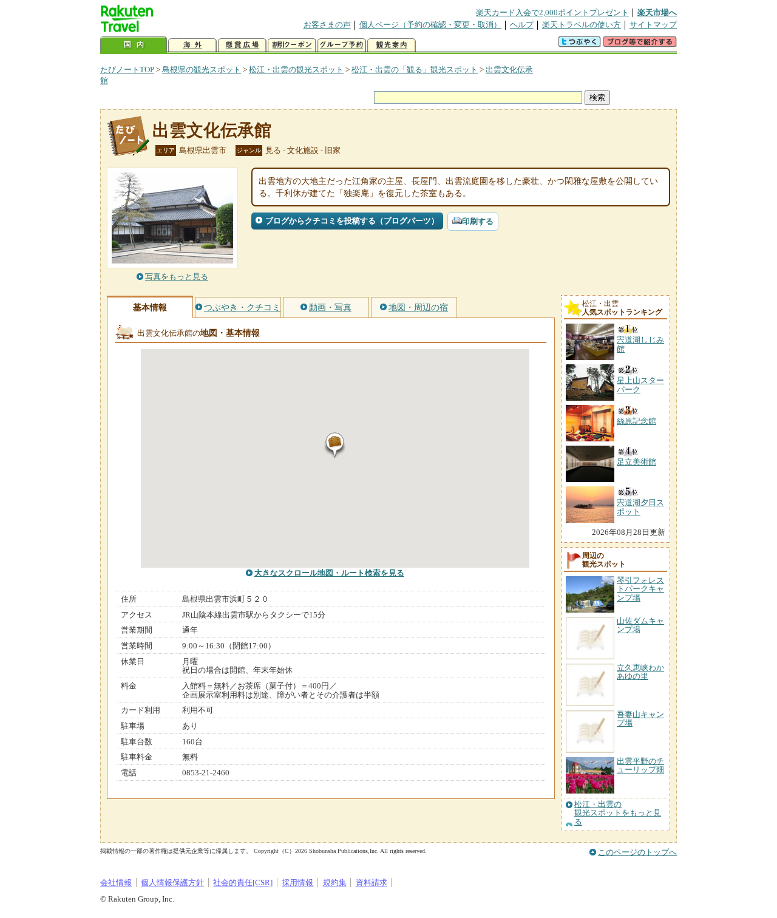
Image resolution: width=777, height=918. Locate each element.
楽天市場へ (657, 12)
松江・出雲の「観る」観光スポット (414, 69)
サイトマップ (653, 24)
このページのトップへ (637, 852)
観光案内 (391, 45)
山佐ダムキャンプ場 (640, 625)
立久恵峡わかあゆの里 (640, 672)
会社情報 (116, 882)
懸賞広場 (242, 45)
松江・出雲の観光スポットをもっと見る (617, 813)
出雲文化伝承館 (211, 130)
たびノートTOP (127, 69)
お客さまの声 (327, 24)
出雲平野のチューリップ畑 (640, 765)
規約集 (335, 882)
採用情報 (297, 882)
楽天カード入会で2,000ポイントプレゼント (552, 12)
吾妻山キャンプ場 (640, 718)
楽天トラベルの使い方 (581, 24)
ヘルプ (522, 24)
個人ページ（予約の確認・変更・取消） (430, 24)
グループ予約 (341, 45)
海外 (192, 45)
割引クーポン (292, 45)
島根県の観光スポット (201, 69)
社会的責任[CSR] (243, 882)
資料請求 (371, 882)
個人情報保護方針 (172, 882)
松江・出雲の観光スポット (296, 69)
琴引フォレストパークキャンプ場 (640, 589)
